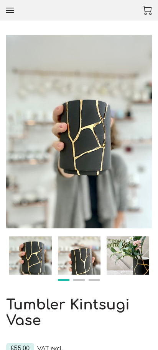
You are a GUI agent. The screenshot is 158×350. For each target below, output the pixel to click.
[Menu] (10, 10)
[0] (147, 10)
